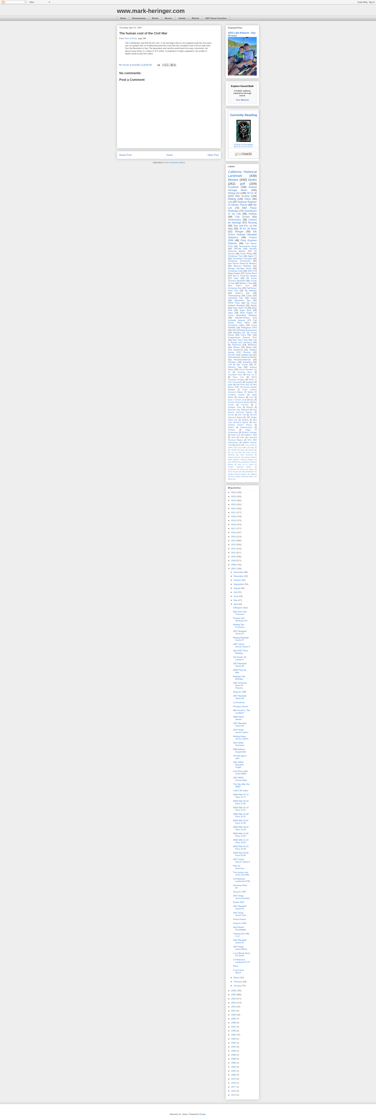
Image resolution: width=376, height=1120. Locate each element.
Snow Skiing (246, 253)
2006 (233, 990)
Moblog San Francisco (238, 625)
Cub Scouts (242, 216)
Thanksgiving (234, 295)
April (236, 604)
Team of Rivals (130, 38)
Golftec (244, 447)
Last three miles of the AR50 (240, 772)
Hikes (248, 199)
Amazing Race (244, 372)
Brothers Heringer (249, 432)
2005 (233, 994)
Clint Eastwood (235, 350)
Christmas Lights (236, 325)
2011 (233, 552)
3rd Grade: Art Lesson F (239, 658)
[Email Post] (158, 65)
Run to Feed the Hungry (245, 276)
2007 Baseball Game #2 (239, 941)
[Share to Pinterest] (174, 64)
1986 (233, 1063)
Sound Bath (252, 450)
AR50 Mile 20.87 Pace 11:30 (241, 821)
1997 (233, 1027)
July (236, 592)
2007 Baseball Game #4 (239, 724)
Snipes (242, 450)
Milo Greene (242, 196)
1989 (233, 1055)
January (238, 985)
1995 (233, 1034)
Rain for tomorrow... (239, 867)
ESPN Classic (233, 447)
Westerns (252, 345)
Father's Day (242, 293)
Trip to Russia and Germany (242, 341)
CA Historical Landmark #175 (241, 960)
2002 (233, 1006)
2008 (233, 564)
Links (242, 437)
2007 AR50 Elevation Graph (238, 764)
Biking (249, 347)
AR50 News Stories (238, 718)
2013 (233, 544)
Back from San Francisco (240, 612)
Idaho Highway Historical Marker (241, 459)
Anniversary (234, 219)
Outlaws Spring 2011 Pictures (242, 351)
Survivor (232, 355)
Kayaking (247, 362)
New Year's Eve (238, 285)
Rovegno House (240, 706)
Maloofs (249, 407)
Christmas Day (235, 298)
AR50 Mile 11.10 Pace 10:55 (240, 841)
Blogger (202, 1114)
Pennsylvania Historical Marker (242, 357)
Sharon (251, 469)
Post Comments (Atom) (175, 162)
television (231, 455)
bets (252, 400)
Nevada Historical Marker (242, 249)
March (237, 977)
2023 (233, 504)
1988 (233, 1059)
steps (230, 313)
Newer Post (125, 155)
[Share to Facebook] (172, 64)
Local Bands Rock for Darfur (241, 954)
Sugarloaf (250, 382)
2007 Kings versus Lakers (240, 731)
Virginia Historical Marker (237, 474)
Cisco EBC (246, 335)
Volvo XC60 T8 (240, 308)
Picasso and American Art (240, 619)
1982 (233, 1067)
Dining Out (234, 193)
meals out (250, 452)
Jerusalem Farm (235, 375)
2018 (233, 524)
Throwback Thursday (242, 258)
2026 (233, 492)
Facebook (233, 187)
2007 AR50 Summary (238, 744)
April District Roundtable (239, 928)
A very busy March (238, 971)
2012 (233, 548)
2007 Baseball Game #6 (239, 664)
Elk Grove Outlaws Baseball (242, 304)
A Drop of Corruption (243, 144)
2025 (233, 496)
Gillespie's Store (240, 607)
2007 (233, 568)
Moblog (232, 199)
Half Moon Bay (242, 385)
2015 (233, 536)
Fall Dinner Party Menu (242, 321)
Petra (235, 966)
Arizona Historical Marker (239, 402)
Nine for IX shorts (245, 464)
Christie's (232, 362)
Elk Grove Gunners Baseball (242, 279)
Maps (252, 447)
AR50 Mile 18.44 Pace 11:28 (241, 828)
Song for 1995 (239, 692)
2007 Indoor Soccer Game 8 (241, 860)
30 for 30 (252, 193)
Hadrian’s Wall (250, 435)
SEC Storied (232, 450)
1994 (233, 1039)
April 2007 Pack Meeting (240, 651)
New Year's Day (240, 340)
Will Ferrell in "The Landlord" (241, 711)
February (238, 981)
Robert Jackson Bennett (244, 146)
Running (252, 222)
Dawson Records (234, 457)
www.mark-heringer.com (151, 11)
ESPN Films (234, 303)
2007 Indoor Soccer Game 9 (241, 645)
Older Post (213, 155)
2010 (233, 556)
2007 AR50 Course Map (240, 778)
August (237, 588)
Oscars (231, 415)
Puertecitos (232, 469)
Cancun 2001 (249, 445)
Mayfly (254, 305)
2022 (233, 508)
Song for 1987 (239, 892)
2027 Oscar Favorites (215, 18)
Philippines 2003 (249, 327)
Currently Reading (243, 115)
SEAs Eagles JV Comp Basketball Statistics (242, 314)
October (238, 580)
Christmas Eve (234, 288)
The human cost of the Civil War (241, 873)
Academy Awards (236, 395)
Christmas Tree (235, 256)
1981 (233, 1071)
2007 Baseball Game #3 (239, 907)
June (236, 596)
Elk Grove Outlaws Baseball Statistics (242, 234)
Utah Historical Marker (246, 472)
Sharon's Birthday (242, 266)
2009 (233, 560)
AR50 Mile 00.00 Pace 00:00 (241, 854)
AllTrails (237, 248)
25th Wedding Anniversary (244, 330)
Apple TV (252, 256)
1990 (233, 1051)
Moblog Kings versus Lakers (240, 737)
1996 (233, 1031)
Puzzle (242, 469)
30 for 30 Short (248, 228)
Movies (168, 18)
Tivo (232, 452)
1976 (233, 1091)
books (252, 180)
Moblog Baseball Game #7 (241, 638)
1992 (233, 1043)
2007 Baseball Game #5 (239, 697)
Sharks (231, 427)
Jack (233, 437)
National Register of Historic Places (242, 203)
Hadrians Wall (249, 457)
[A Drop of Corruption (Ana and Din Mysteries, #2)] (243, 141)
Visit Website (242, 100)
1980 (233, 1075)
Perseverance (139, 18)
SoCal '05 (231, 472)
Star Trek (242, 415)
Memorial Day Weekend (238, 410)
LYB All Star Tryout (238, 364)
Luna (251, 397)
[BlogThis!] (166, 64)
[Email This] (163, 64)
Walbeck (254, 474)
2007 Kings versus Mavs (240, 948)
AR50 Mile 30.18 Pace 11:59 (241, 802)
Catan (249, 295)
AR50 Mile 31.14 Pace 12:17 (241, 795)
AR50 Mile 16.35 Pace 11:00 (241, 834)
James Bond (251, 273)
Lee (230, 201)
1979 (233, 1079)
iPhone (236, 347)
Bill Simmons (234, 345)
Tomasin (231, 430)
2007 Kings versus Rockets (241, 897)
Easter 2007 (238, 902)
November (239, 576)
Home (123, 18)
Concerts (245, 405)
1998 (233, 1022)
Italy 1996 (231, 462)
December (239, 572)
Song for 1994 (239, 923)
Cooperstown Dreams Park (242, 337)
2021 (233, 512)
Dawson (241, 397)
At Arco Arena (239, 919)
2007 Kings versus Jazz (239, 914)
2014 (233, 540)
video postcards (246, 455)
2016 (233, 532)
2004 (233, 998)
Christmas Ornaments (239, 261)
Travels (182, 18)
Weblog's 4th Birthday (239, 677)
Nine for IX (252, 375)
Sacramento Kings (248, 246)
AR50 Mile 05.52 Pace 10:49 (241, 847)
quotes (238, 445)
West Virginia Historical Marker (242, 476)
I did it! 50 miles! (240, 790)
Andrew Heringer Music (242, 188)
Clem (236, 278)
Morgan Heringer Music (239, 268)
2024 (233, 500)
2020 (233, 516)
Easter (254, 298)
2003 (233, 1002)
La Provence (239, 702)
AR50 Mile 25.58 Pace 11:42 (241, 815)
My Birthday (251, 290)
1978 (233, 1083)
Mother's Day (246, 283)
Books (155, 18)
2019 (233, 520)
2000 (233, 1015)
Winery (230, 479)
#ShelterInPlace (242, 318)
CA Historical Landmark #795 (241, 880)
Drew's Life (236, 435)
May (236, 600)
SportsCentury (246, 427)
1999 (233, 1018)
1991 (233, 1047)
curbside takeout (236, 320)
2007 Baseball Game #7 (239, 632)
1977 (233, 1087)
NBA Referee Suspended (239, 750)
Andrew (253, 213)
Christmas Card (235, 271)
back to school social (237, 400)
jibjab (230, 385)
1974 (233, 1095)
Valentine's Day (242, 300)
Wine (240, 452)
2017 (233, 528)
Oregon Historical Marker (239, 467)
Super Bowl (245, 310)
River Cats (238, 377)
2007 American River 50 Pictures (240, 685)
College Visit (246, 355)
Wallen (250, 392)
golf (242, 184)
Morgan (239, 231)
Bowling (245, 420)
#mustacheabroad (242, 359)
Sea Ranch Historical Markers (242, 263)
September (239, 584)
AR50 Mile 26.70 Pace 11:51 (241, 808)
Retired (195, 18)
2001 (233, 1011)
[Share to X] (169, 64)
